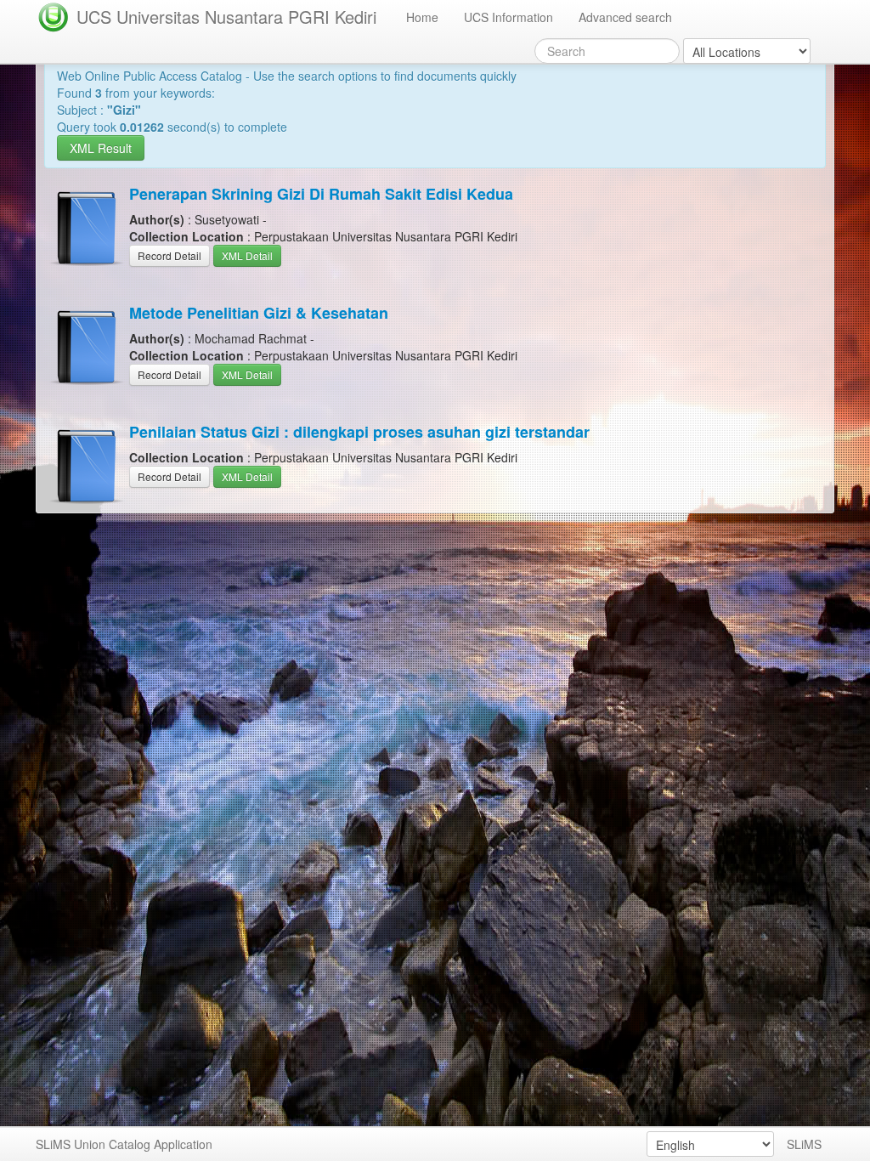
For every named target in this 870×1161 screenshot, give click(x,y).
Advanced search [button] (625, 16)
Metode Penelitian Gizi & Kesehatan (258, 313)
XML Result (101, 147)
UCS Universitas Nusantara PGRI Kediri (226, 16)
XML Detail (247, 255)
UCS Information (508, 16)
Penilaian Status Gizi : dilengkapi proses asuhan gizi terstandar (359, 432)
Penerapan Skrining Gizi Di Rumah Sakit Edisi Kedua (321, 194)
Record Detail (169, 255)
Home (422, 16)
